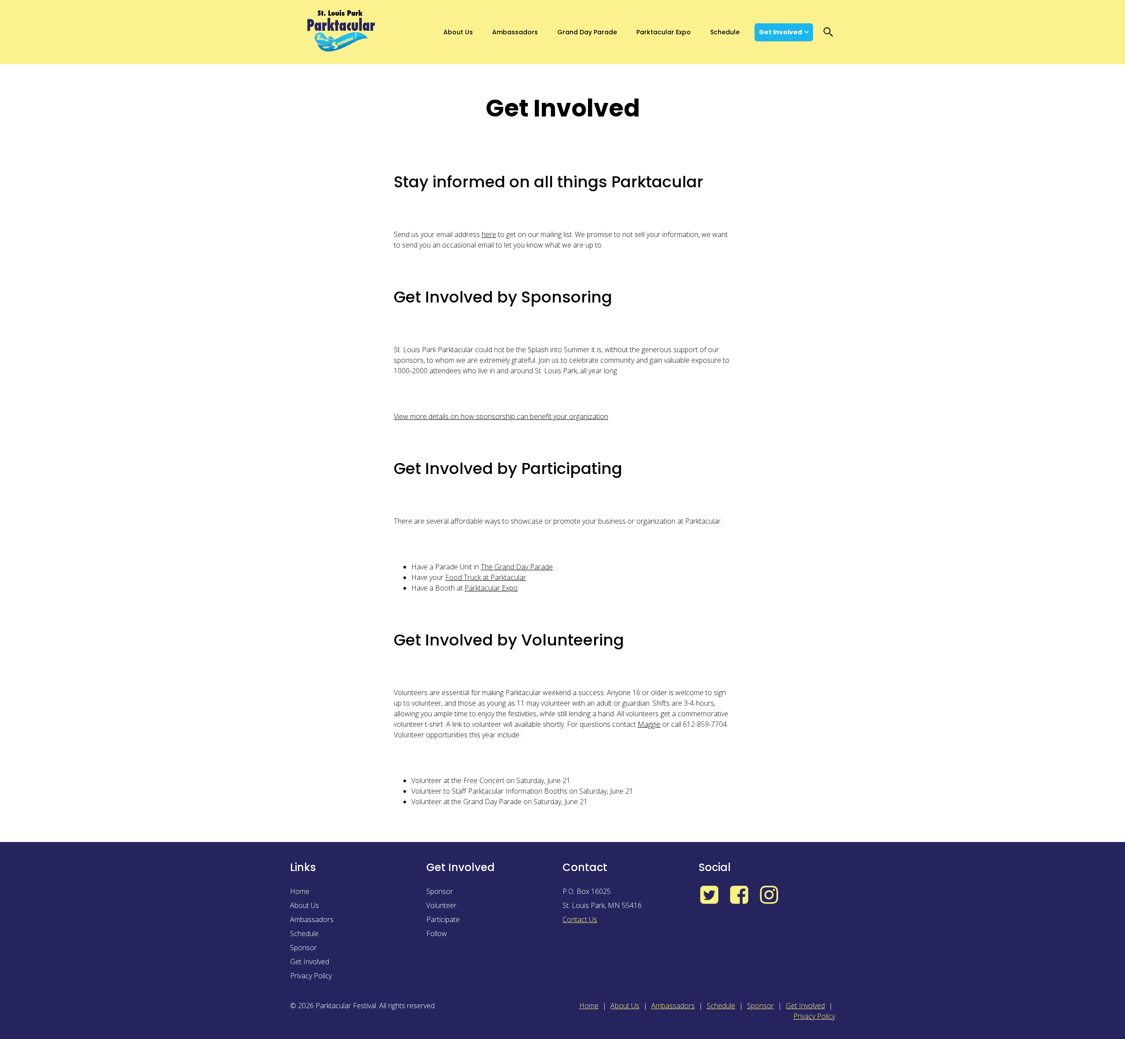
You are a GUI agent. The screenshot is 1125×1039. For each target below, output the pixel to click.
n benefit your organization (566, 416)
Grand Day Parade (587, 32)
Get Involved (780, 32)
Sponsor (303, 947)
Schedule (725, 32)
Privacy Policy (311, 976)
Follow (436, 933)
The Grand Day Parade (517, 567)
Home (299, 891)
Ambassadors (515, 32)
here (489, 234)
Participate (443, 919)
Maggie (649, 724)
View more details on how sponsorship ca (459, 416)
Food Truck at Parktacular (485, 577)
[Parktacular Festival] (341, 32)
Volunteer (441, 905)
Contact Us (579, 919)
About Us (458, 32)
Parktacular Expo (663, 32)
